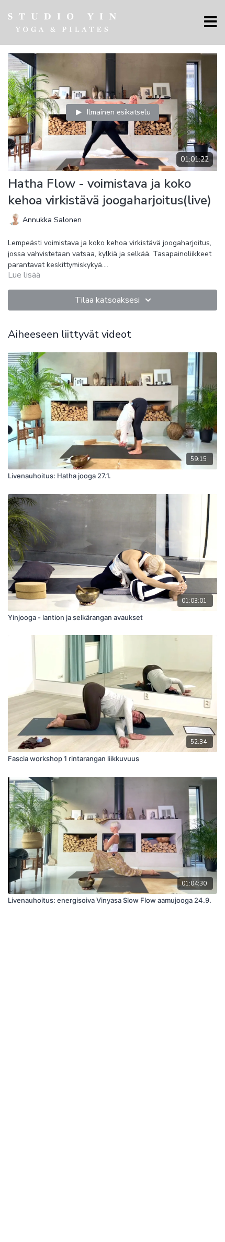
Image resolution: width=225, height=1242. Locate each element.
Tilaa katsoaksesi (107, 300)
